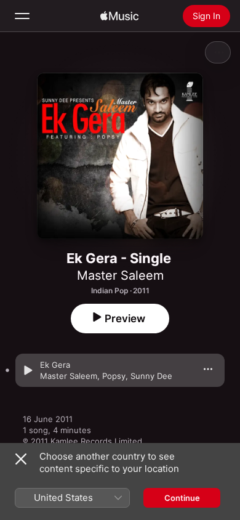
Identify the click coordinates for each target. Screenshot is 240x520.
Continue (182, 498)
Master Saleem (120, 275)
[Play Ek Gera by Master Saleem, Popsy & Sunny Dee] (27, 370)
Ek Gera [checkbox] (55, 365)
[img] (119, 16)
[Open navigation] (22, 16)
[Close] (20, 459)
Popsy (114, 376)
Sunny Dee (151, 376)
